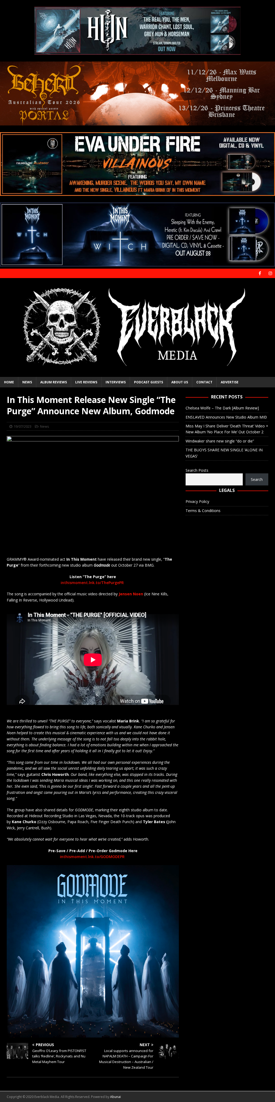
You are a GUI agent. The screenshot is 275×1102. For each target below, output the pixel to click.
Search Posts (197, 470)
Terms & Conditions (203, 510)
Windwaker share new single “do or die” (220, 441)
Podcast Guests (148, 382)
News (27, 382)
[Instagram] (270, 273)
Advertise (229, 382)
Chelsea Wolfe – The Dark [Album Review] (222, 407)
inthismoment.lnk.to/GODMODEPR (92, 856)
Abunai (115, 1096)
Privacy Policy (197, 501)
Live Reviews (86, 382)
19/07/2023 (22, 426)
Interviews (116, 382)
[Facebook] (260, 273)
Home (9, 382)
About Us (179, 382)
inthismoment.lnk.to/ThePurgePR (92, 582)
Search (257, 479)
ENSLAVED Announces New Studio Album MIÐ (226, 417)
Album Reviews (53, 382)
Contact (204, 382)
